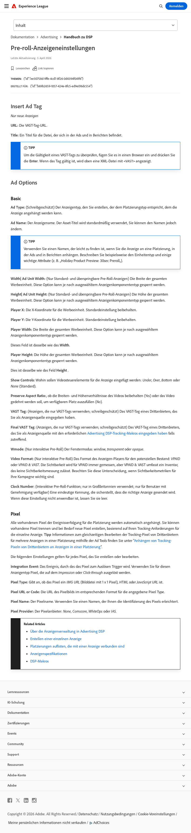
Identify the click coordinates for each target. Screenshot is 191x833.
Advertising (49, 37)
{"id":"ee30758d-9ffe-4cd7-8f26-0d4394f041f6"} (53, 79)
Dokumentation (22, 37)
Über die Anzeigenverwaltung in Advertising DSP (67, 631)
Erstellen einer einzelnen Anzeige (56, 638)
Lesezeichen (23, 68)
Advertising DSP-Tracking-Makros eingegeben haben (127, 433)
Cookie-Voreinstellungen (156, 814)
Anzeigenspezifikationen (48, 653)
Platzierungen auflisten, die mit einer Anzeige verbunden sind (77, 646)
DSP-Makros (39, 661)
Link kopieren (46, 68)
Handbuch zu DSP (78, 37)
